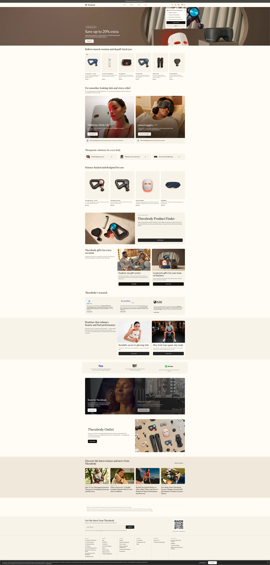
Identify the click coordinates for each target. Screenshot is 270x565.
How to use (156, 540)
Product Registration (107, 554)
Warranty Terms (106, 552)
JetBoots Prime (156, 73)
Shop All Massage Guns (91, 548)
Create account (176, 22)
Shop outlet (92, 441)
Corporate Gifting (175, 545)
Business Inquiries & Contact (176, 541)
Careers (121, 540)
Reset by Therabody (124, 542)
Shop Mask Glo (92, 134)
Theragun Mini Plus (173, 73)
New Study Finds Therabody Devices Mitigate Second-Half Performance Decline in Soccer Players (172, 490)
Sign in (176, 25)
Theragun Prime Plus (115, 200)
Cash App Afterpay (106, 546)
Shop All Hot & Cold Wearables (90, 554)
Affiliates (173, 543)
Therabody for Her (141, 542)
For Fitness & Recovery (90, 540)
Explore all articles (178, 463)
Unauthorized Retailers (124, 549)
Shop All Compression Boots (90, 550)
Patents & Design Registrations (123, 546)
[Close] (267, 562)
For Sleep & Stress (89, 544)
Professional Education (159, 542)
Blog (138, 544)
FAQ (103, 540)
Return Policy (105, 550)
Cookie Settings (202, 562)
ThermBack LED (122, 73)
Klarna (103, 548)
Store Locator (122, 544)
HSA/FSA (104, 542)
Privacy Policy (49, 563)
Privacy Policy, (100, 530)
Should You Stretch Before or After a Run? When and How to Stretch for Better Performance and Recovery (147, 490)
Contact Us (105, 544)
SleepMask (163, 200)
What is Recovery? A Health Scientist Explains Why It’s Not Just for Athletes (121, 489)
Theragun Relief (139, 73)
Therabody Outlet (89, 556)
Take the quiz (160, 240)
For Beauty (87, 546)
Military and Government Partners (177, 548)
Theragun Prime (88, 73)
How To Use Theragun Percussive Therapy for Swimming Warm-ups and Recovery (97, 489)
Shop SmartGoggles (144, 134)
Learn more (89, 311)
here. (130, 507)
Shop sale (89, 41)
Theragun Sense (89, 200)
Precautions (122, 551)
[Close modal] (184, 10)
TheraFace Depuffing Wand (107, 73)
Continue (212, 562)
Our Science (140, 540)
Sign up (130, 527)
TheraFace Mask (140, 200)
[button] (124, 4)
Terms (97, 530)
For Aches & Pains (89, 542)
